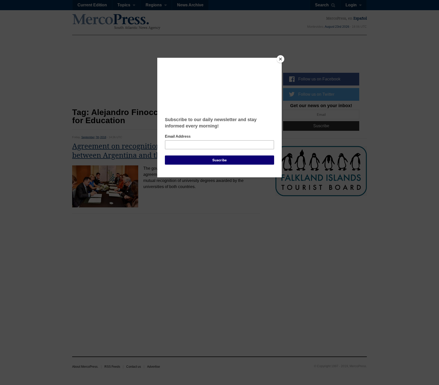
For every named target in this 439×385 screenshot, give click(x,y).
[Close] (280, 59)
